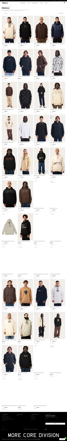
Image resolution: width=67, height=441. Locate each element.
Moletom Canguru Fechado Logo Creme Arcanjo (8, 142)
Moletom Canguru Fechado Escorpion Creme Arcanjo (8, 43)
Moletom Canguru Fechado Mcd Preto (22, 372)
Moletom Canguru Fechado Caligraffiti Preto (7, 175)
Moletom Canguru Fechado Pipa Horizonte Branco (40, 405)
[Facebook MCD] (4, 429)
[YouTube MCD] (6, 429)
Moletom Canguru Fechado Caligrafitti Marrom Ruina (40, 76)
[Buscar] (60, 3)
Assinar (54, 423)
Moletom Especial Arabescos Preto (6, 372)
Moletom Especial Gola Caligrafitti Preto (39, 142)
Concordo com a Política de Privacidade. (50, 421)
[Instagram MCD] (2, 429)
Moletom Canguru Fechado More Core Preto (23, 76)
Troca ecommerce (4, 420)
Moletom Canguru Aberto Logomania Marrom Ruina (40, 43)
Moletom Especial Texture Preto (22, 405)
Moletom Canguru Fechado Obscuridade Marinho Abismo (57, 43)
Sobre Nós (17, 415)
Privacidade (32, 415)
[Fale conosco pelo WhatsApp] (65, 438)
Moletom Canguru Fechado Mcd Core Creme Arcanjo (56, 175)
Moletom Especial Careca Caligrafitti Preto (23, 109)
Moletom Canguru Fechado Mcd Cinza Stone (55, 372)
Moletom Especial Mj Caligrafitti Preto (6, 76)
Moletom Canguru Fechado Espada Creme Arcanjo (24, 175)
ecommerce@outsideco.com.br (61, 0)
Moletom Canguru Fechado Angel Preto (39, 109)
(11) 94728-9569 (54, 0)
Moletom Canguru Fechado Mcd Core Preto (39, 175)
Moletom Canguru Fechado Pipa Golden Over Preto (56, 142)
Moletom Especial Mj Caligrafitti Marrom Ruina (8, 109)
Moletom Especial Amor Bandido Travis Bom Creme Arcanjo (9, 405)
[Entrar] (62, 3)
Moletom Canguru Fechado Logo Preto (39, 372)
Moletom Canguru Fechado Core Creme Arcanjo (56, 109)
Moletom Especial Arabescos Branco (54, 76)
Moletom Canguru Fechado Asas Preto (23, 43)
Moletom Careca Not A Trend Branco (22, 142)
